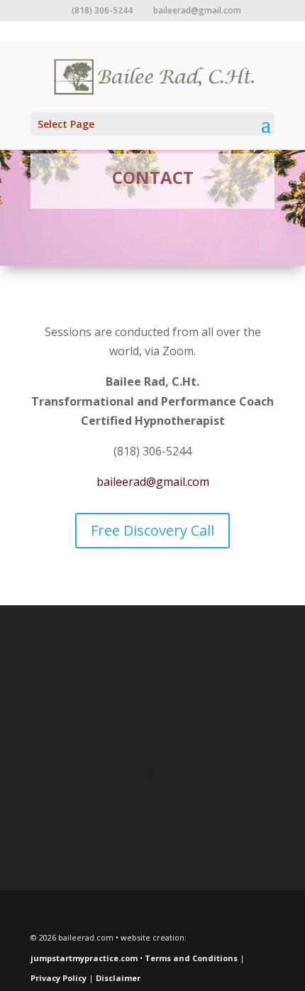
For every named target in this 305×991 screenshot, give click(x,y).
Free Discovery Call (152, 530)
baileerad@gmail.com (152, 481)
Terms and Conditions (191, 958)
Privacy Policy (58, 978)
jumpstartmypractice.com (84, 958)
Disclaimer (118, 978)
